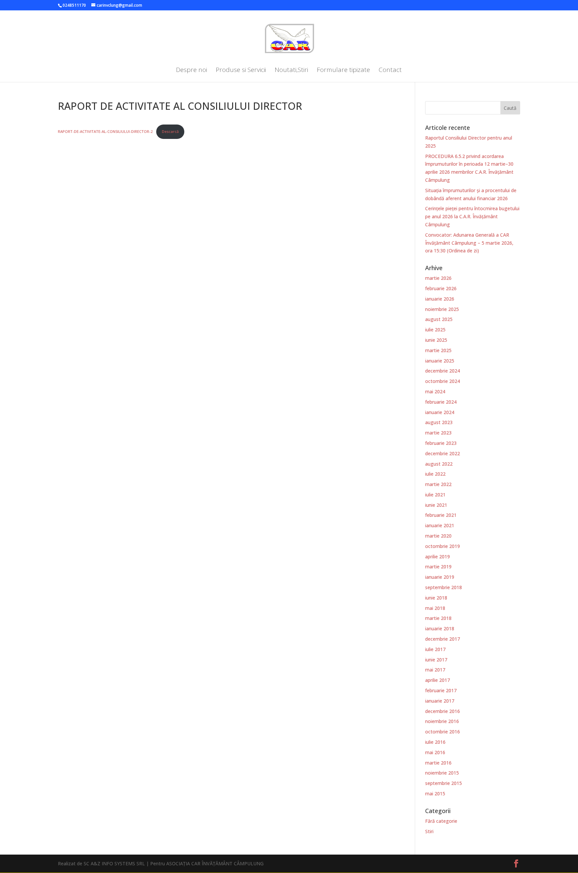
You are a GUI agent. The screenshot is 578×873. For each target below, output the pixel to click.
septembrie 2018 (443, 587)
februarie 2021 (441, 515)
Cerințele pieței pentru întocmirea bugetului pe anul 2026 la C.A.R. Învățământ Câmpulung (472, 216)
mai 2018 (435, 608)
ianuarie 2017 (439, 701)
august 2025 (439, 319)
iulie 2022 (435, 474)
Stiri (429, 831)
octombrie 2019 (442, 546)
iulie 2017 (435, 649)
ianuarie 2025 (439, 361)
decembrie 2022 (442, 453)
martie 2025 (438, 350)
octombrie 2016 (442, 731)
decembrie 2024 (442, 371)
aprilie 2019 (437, 556)
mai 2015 (435, 793)
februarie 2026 (441, 288)
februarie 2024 (441, 402)
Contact (390, 70)
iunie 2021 (436, 505)
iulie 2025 (435, 329)
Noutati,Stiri (291, 70)
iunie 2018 (436, 597)
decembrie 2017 (442, 639)
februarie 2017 (441, 690)
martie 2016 (438, 763)
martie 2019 (438, 566)
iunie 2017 (436, 659)
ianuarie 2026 (439, 299)
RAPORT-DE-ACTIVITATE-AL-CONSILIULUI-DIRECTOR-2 (106, 131)
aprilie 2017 (437, 680)
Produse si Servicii (241, 70)
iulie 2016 (435, 742)
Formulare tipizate (343, 70)
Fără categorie (441, 821)
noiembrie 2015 (442, 773)
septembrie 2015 (443, 783)
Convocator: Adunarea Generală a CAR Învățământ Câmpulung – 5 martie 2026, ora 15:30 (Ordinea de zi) (469, 243)
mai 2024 (435, 391)
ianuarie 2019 (439, 577)
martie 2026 (438, 278)
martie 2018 (438, 618)
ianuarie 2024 (439, 412)
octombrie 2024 (442, 381)
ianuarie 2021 (439, 525)
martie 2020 (438, 536)
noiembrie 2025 (442, 309)
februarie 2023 (441, 443)
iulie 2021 (435, 494)
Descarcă (170, 131)
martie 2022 (438, 484)
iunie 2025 (436, 340)
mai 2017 (435, 669)
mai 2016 (435, 752)
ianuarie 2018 (439, 628)
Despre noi (191, 70)
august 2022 (439, 464)
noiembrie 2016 (442, 721)
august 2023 (439, 422)
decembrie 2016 (442, 711)
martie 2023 (438, 432)
